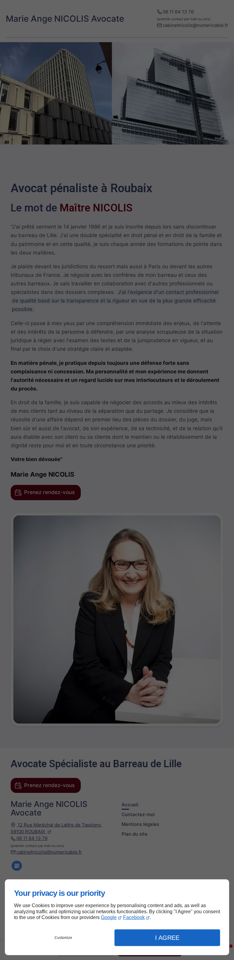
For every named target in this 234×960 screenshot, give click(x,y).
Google (109, 917)
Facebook (134, 917)
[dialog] (117, 917)
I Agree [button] (167, 937)
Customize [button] (63, 938)
